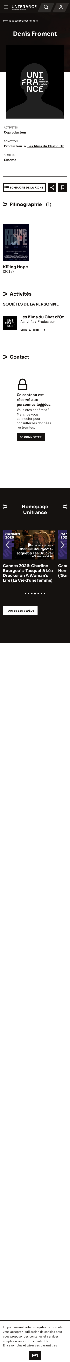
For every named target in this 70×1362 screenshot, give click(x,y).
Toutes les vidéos (20, 610)
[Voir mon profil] (61, 7)
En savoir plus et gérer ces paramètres (30, 1345)
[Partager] (52, 187)
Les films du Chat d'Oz (45, 146)
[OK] (35, 1355)
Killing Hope (15, 267)
